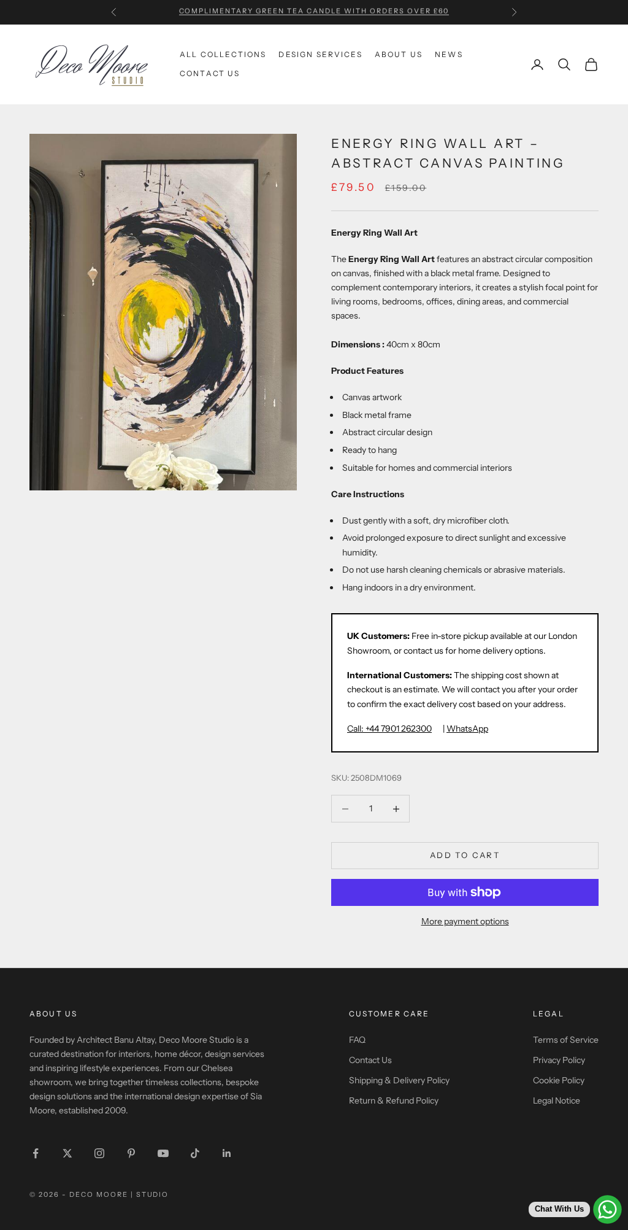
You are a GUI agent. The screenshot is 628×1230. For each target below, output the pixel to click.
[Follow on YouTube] (163, 1153)
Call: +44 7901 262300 (389, 728)
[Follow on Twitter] (67, 1153)
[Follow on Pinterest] (131, 1153)
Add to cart (465, 855)
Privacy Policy (559, 1060)
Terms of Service (566, 1039)
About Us (399, 54)
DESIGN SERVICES (320, 54)
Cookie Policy (558, 1080)
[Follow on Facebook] (35, 1153)
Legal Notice (556, 1100)
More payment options (465, 921)
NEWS (449, 54)
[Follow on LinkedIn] (227, 1153)
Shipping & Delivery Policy (399, 1080)
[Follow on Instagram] (99, 1153)
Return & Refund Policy (393, 1100)
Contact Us (210, 73)
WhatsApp (467, 728)
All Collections (223, 54)
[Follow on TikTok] (195, 1153)
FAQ (357, 1039)
